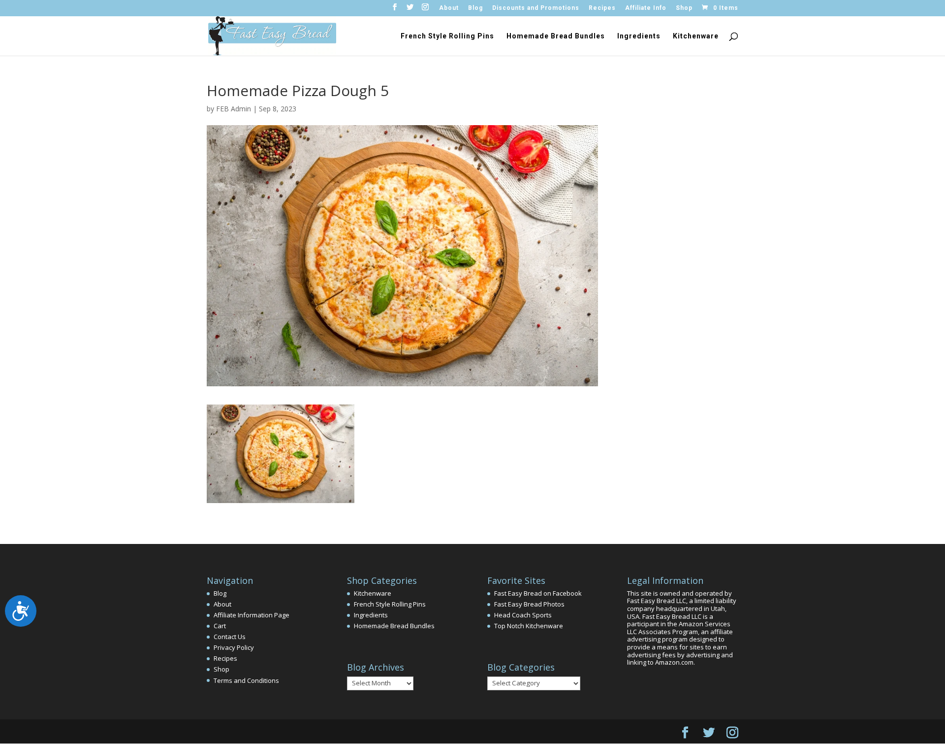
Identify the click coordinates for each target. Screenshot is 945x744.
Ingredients (639, 36)
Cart (220, 625)
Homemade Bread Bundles (555, 36)
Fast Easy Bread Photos (529, 604)
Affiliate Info (645, 8)
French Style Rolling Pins (447, 36)
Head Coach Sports (523, 614)
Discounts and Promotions (535, 8)
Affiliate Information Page (251, 614)
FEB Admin (233, 108)
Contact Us (230, 636)
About (449, 8)
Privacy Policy (234, 647)
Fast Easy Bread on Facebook (538, 593)
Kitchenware (696, 36)
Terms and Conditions (246, 680)
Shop (684, 8)
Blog (475, 8)
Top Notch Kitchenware (528, 625)
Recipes (602, 8)
